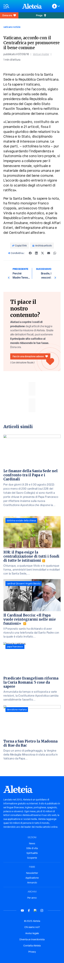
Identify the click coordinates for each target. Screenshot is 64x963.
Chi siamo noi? (32, 927)
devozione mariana (17, 709)
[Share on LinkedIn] (36, 253)
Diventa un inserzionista (32, 939)
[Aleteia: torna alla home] (32, 6)
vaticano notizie (11, 27)
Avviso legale (32, 933)
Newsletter (32, 873)
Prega (39, 15)
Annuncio (32, 882)
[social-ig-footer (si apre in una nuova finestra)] (41, 910)
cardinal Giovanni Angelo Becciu (23, 583)
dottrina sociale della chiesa (21, 520)
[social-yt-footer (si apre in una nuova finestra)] (22, 910)
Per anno (32, 897)
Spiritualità (32, 853)
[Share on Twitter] (42, 253)
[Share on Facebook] (30, 253)
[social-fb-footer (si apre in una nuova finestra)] (28, 910)
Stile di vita (32, 848)
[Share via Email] (48, 253)
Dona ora (7, 15)
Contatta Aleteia (32, 945)
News (32, 843)
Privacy (32, 951)
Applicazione (32, 877)
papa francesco (15, 646)
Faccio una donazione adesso (28, 356)
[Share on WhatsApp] (54, 253)
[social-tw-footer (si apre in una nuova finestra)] (35, 910)
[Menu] (11, 6)
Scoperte (32, 857)
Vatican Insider (41, 54)
